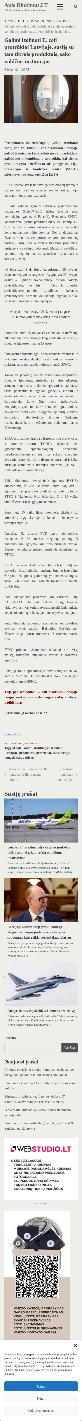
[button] (75, 1345)
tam (7, 757)
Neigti (41, 1398)
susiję (65, 753)
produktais (27, 753)
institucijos (41, 748)
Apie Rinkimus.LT (26, 5)
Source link (12, 734)
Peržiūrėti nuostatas (41, 1410)
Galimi (27, 748)
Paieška (10, 1038)
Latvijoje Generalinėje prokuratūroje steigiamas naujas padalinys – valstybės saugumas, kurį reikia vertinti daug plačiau (39, 932)
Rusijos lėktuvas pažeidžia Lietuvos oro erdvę (41, 1011)
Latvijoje (10, 753)
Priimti (41, 1386)
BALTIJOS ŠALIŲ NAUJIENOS (21, 743)
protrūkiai (43, 753)
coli (18, 748)
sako (56, 753)
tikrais (16, 757)
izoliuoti (57, 748)
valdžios (28, 757)
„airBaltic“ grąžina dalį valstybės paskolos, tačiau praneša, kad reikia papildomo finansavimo (39, 852)
